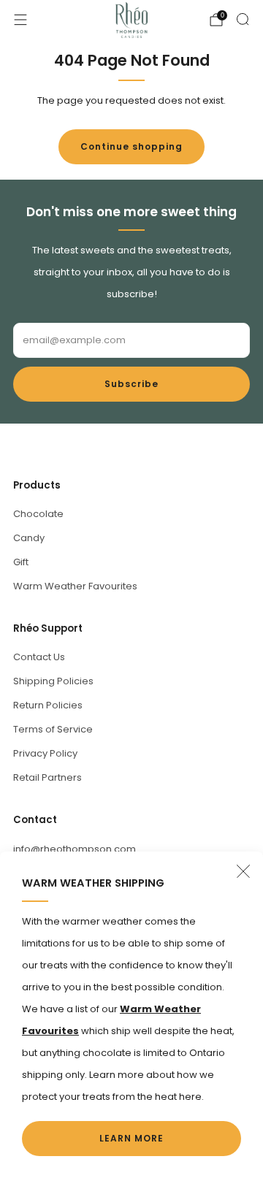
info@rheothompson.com (74, 849)
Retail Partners (47, 777)
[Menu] (20, 19)
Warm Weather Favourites (75, 586)
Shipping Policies (53, 681)
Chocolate (38, 514)
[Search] (242, 19)
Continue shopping (131, 146)
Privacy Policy (45, 753)
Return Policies (48, 705)
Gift (20, 562)
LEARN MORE (131, 1138)
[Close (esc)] (243, 871)
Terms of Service (53, 729)
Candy (29, 538)
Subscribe (131, 384)
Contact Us (39, 657)
